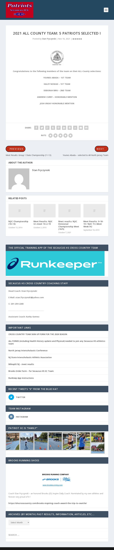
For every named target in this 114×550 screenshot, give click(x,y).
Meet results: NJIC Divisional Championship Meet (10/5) (68, 225)
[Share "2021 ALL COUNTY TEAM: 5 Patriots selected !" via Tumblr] (53, 128)
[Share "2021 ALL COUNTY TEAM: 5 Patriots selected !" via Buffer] (69, 128)
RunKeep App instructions (21, 378)
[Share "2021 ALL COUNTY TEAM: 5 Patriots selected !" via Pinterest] (58, 128)
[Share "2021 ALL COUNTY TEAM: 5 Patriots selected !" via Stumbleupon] (75, 128)
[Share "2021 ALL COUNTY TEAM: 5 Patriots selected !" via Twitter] (42, 128)
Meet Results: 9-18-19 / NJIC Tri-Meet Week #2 (93, 224)
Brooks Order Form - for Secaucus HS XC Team (31, 371)
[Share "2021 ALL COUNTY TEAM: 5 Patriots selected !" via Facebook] (36, 128)
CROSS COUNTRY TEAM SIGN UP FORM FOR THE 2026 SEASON (37, 334)
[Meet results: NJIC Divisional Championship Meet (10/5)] (69, 210)
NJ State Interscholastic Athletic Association (30, 357)
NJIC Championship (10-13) (18, 222)
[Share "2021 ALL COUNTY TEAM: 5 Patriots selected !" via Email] (81, 128)
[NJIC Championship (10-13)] (19, 210)
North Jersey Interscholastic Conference (27, 350)
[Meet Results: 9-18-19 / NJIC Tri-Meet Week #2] (94, 210)
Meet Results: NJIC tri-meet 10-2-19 (43, 222)
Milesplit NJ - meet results (21, 364)
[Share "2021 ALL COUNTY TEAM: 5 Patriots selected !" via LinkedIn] (64, 128)
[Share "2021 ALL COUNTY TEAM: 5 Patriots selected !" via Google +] (47, 128)
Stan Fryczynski (49, 38)
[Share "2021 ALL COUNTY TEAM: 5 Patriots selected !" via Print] (86, 128)
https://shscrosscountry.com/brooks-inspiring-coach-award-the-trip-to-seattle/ (47, 503)
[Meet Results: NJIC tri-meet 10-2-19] (45, 210)
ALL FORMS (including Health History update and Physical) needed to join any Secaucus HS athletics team (56, 342)
